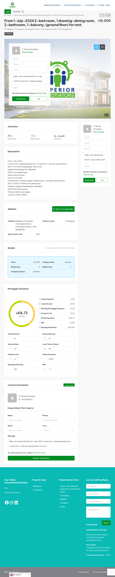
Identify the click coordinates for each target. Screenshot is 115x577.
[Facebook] (6, 502)
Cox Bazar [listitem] (64, 503)
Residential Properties (52, 5)
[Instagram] (11, 502)
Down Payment (49, 334)
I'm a (45, 426)
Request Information (41, 458)
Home (9, 15)
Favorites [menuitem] (18, 11)
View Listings (27, 52)
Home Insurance (49, 354)
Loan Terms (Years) (51, 344)
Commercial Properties (72, 5)
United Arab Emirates (12, 493)
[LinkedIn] (16, 502)
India (6, 488)
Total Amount (13, 334)
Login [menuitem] (8, 12)
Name (10, 415)
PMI (44, 364)
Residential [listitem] (37, 486)
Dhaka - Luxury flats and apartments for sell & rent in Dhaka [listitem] (70, 489)
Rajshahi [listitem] (63, 499)
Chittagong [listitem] (64, 495)
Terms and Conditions (101, 572)
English (17, 574)
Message (11, 436)
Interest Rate (13, 344)
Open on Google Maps (64, 209)
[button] (101, 15)
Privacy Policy (84, 572)
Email (10, 426)
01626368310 (27, 399)
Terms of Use (41, 93)
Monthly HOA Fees (15, 364)
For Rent (9, 34)
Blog (108, 5)
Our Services (89, 5)
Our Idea (101, 5)
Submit (106, 523)
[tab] (96, 47)
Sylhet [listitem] (62, 507)
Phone (45, 415)
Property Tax (13, 354)
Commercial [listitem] (37, 490)
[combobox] (29, 87)
